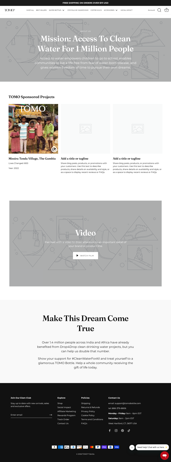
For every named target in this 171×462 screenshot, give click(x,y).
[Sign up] (50, 415)
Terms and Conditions (92, 419)
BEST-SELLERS (41, 10)
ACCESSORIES (109, 10)
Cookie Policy (87, 415)
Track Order (63, 419)
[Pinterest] (122, 430)
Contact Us (62, 423)
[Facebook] (109, 430)
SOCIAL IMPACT (126, 10)
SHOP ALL (30, 10)
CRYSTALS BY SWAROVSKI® (77, 10)
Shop (60, 403)
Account (151, 10)
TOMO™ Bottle (88, 454)
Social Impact (64, 407)
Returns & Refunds (90, 407)
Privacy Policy (88, 411)
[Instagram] (116, 430)
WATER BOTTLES (55, 10)
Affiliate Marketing (66, 411)
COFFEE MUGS (96, 10)
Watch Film (87, 256)
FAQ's (84, 423)
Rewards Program (66, 415)
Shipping (85, 403)
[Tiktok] (129, 430)
